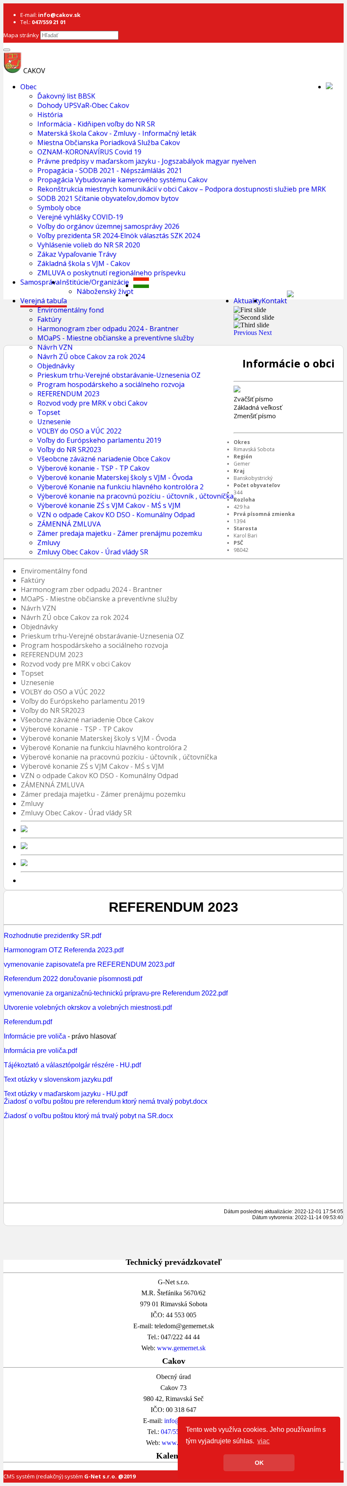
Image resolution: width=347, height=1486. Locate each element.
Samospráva (40, 282)
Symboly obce (59, 207)
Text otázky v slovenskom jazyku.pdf (58, 1079)
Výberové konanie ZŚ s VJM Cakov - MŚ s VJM (109, 505)
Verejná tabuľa (43, 300)
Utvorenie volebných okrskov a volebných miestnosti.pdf (88, 1007)
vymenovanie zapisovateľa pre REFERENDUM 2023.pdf (89, 964)
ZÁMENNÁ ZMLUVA (69, 524)
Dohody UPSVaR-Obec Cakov (83, 105)
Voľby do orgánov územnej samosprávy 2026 (108, 226)
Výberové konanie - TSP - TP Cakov (93, 468)
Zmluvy (48, 542)
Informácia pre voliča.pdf (40, 1050)
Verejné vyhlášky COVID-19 (80, 217)
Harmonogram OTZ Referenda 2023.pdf (64, 950)
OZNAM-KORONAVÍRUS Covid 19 (89, 151)
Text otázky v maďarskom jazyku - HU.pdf (65, 1093)
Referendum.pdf (28, 1021)
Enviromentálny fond (70, 310)
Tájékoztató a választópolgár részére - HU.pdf (72, 1065)
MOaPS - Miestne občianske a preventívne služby (115, 338)
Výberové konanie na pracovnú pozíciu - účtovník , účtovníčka (135, 496)
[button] (246, 332)
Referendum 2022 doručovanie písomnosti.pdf (73, 978)
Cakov (34, 70)
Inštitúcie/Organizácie (94, 282)
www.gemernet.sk (181, 1348)
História (50, 114)
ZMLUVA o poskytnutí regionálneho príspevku (111, 272)
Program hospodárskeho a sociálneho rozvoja (111, 384)
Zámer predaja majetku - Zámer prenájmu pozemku (119, 533)
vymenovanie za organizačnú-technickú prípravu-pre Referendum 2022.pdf (116, 993)
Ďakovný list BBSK (66, 96)
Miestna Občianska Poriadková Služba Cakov (108, 142)
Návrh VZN (55, 347)
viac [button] (263, 1441)
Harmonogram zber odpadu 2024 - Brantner (108, 328)
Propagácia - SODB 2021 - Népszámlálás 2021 (109, 170)
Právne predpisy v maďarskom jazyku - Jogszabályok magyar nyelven (146, 161)
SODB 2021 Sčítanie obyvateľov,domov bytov (108, 198)
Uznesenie (54, 421)
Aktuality (248, 300)
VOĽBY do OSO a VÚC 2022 (79, 431)
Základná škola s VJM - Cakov (83, 263)
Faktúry (49, 319)
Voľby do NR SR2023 (69, 449)
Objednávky (55, 365)
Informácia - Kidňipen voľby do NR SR (96, 124)
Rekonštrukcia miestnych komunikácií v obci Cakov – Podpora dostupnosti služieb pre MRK (181, 189)
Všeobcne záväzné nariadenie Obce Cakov (103, 458)
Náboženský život (105, 291)
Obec (28, 86)
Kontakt (274, 300)
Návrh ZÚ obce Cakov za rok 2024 (91, 356)
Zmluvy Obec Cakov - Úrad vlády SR (92, 552)
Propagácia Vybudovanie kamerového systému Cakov (122, 179)
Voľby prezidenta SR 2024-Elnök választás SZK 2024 (118, 235)
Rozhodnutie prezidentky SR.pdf (52, 935)
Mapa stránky (21, 35)
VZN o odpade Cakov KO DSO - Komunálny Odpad (116, 514)
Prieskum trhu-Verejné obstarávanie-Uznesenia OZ (119, 375)
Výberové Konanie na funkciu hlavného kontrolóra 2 (120, 486)
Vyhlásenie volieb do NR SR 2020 (88, 244)
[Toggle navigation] (6, 50)
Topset (48, 412)
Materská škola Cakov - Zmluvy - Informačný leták (116, 133)
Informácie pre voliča (35, 1036)
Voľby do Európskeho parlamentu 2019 (99, 440)
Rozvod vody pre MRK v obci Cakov (92, 403)
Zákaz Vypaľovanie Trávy (76, 254)
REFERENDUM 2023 (68, 393)
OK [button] (259, 1462)
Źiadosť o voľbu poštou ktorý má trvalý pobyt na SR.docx (88, 1115)
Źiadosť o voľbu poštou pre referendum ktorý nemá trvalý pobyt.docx (105, 1101)
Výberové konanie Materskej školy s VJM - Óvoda (115, 477)
